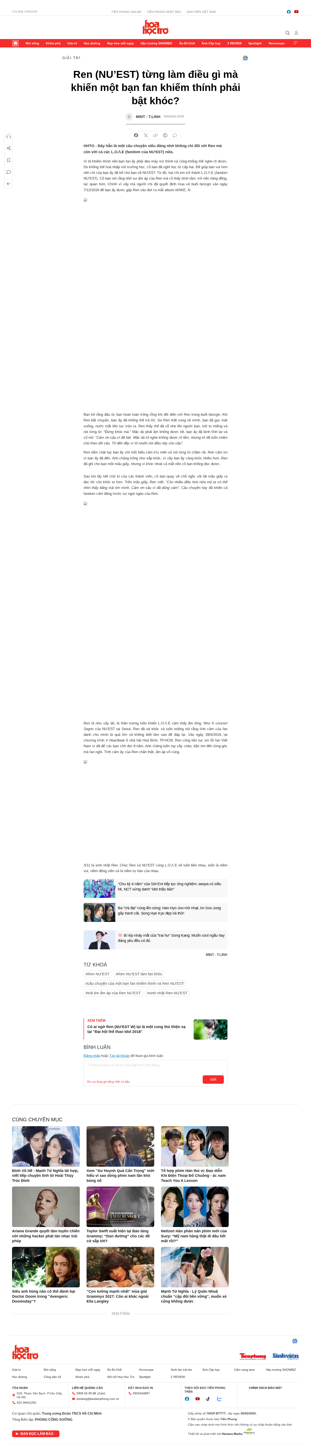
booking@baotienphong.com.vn (98, 1398)
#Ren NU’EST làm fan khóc (139, 974)
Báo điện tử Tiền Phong (155, 27)
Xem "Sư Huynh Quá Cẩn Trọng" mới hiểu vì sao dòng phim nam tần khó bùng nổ (120, 1176)
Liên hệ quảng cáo (87, 1388)
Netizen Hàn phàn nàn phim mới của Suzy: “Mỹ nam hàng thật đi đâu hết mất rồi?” (194, 1236)
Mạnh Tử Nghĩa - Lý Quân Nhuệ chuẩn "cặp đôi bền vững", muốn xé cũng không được (194, 1296)
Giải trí (72, 43)
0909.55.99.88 (86, 1393)
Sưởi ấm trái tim (181, 1369)
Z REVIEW (234, 43)
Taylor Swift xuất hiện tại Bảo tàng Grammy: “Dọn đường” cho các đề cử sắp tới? (118, 1236)
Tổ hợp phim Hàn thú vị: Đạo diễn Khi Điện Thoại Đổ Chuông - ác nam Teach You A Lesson (193, 1176)
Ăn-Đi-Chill (187, 43)
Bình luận (8, 172)
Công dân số (52, 1377)
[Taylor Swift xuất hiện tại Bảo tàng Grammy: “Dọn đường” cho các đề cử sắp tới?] (120, 1207)
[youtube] (296, 11)
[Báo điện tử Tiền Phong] (253, 1357)
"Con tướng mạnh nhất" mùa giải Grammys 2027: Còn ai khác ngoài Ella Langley (118, 1296)
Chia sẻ (8, 148)
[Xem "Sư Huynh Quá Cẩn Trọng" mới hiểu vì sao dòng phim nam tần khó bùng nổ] (120, 1146)
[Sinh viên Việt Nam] (286, 1357)
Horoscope (277, 43)
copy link (155, 135)
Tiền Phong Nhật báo (164, 12)
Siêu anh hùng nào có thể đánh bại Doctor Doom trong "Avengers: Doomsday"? (43, 1296)
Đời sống (32, 43)
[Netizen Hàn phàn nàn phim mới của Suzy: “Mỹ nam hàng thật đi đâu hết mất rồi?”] (195, 1207)
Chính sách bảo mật (265, 1388)
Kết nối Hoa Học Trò (120, 1377)
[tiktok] (210, 1399)
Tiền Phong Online (126, 12)
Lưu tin (8, 160)
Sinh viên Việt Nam (201, 12)
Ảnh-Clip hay (211, 43)
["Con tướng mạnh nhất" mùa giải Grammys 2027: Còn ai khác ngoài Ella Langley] (120, 1267)
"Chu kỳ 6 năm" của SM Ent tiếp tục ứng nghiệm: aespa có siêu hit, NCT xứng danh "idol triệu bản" (169, 886)
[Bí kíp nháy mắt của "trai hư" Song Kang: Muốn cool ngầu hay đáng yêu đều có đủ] (99, 939)
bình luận (175, 135)
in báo (165, 135)
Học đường (92, 43)
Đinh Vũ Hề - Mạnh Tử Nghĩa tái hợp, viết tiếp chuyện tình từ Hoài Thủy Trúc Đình (45, 1176)
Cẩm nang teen (244, 1369)
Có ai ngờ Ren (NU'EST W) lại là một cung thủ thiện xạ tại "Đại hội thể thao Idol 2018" (136, 1029)
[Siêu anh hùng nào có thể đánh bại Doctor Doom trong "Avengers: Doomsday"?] (46, 1267)
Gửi (213, 1079)
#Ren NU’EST (97, 974)
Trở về (8, 184)
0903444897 (141, 1393)
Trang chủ (15, 43)
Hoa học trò (25, 1352)
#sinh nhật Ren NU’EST (167, 993)
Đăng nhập (92, 1056)
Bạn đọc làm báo (37, 1434)
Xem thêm (295, 43)
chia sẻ (136, 135)
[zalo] (221, 1399)
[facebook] (288, 11)
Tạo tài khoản (119, 1056)
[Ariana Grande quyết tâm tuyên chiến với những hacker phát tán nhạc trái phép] (46, 1207)
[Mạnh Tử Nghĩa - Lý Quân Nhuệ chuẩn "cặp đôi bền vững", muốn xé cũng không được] (195, 1267)
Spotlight (255, 43)
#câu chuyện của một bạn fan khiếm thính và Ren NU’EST (134, 983)
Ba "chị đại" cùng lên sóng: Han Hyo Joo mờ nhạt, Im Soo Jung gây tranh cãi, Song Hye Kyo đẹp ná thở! (169, 910)
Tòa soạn (20, 1388)
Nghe (8, 136)
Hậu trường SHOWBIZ (156, 43)
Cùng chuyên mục (37, 1119)
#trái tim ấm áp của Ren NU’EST (113, 993)
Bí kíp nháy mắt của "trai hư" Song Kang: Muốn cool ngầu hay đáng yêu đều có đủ (171, 938)
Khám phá (53, 43)
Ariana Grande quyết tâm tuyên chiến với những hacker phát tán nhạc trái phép (46, 1236)
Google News (245, 58)
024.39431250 (26, 1402)
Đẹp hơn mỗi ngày (120, 43)
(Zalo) (101, 1393)
